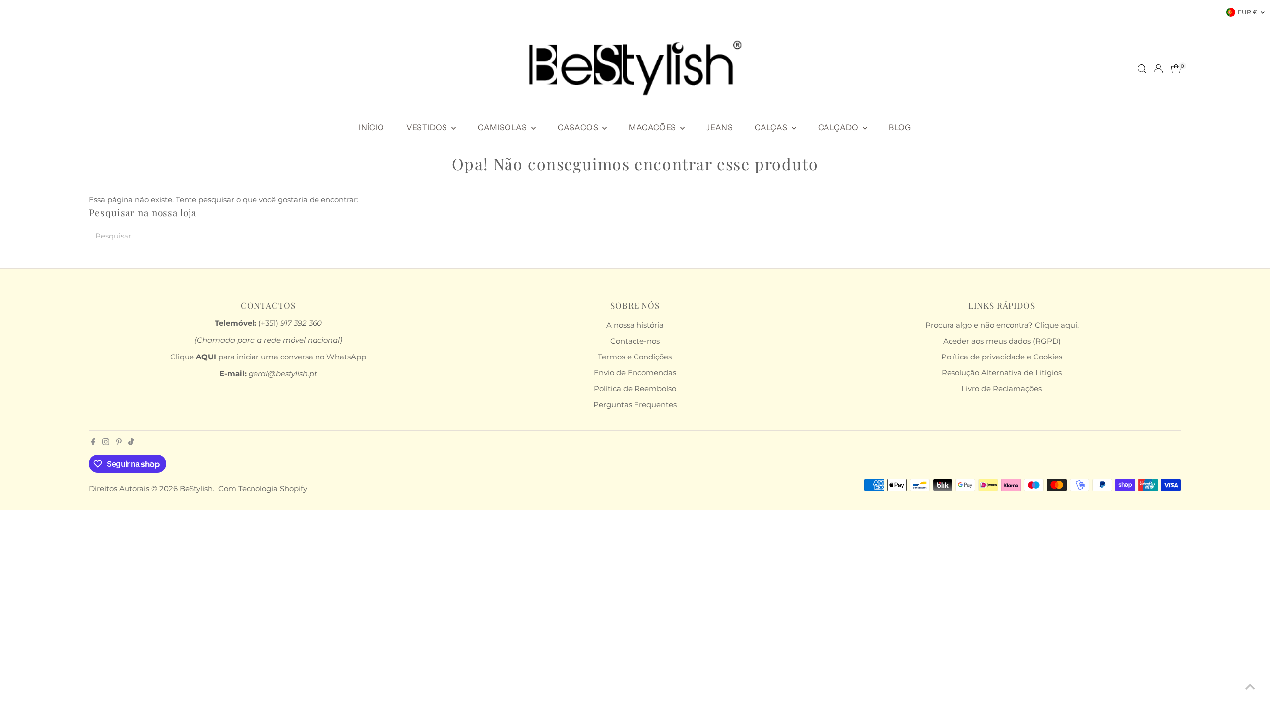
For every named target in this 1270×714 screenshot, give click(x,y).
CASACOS (579, 127)
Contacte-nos (635, 341)
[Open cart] (1176, 68)
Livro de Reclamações (1001, 388)
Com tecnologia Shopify (262, 488)
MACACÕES (653, 127)
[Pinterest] (119, 443)
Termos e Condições (635, 356)
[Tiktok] (131, 443)
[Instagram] (106, 443)
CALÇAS (772, 127)
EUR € (1248, 12)
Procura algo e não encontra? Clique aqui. (1002, 325)
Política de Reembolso (635, 388)
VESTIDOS (427, 127)
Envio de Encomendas (635, 372)
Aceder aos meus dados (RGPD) (1002, 341)
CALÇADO (839, 127)
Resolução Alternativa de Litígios (1002, 372)
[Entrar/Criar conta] (1158, 68)
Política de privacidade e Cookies (1001, 356)
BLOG (900, 127)
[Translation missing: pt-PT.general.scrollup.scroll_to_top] (1250, 687)
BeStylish (196, 488)
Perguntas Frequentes (635, 404)
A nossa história (635, 325)
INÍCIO (371, 127)
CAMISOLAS (503, 127)
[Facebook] (93, 443)
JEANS (719, 127)
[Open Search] (1142, 68)
